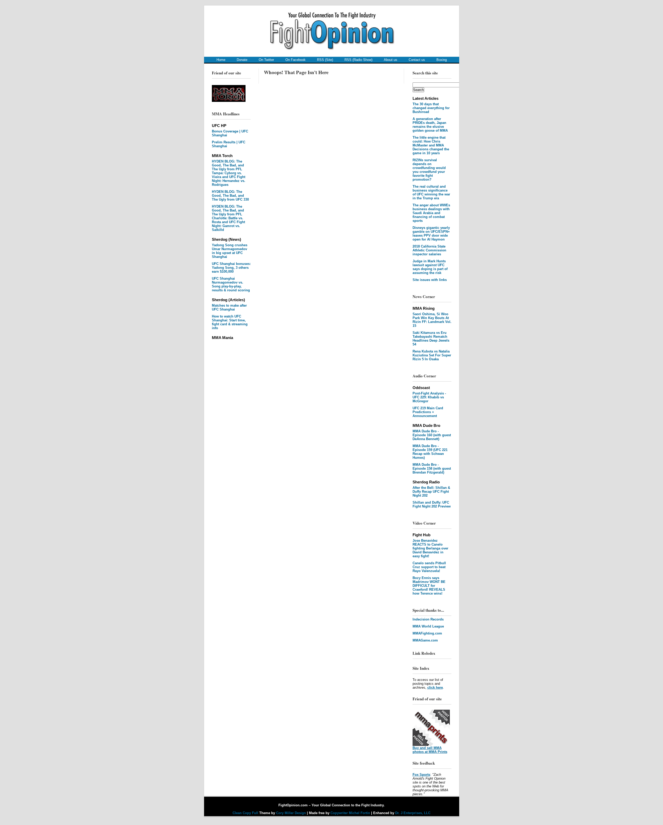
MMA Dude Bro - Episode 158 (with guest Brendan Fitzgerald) (432, 468)
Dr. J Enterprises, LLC (412, 813)
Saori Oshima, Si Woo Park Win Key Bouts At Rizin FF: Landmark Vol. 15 (432, 320)
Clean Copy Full (246, 813)
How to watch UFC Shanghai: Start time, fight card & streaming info (230, 322)
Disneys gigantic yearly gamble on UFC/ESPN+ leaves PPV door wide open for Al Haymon (431, 233)
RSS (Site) (325, 60)
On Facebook (295, 60)
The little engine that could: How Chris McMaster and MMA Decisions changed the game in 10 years (431, 145)
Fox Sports (421, 775)
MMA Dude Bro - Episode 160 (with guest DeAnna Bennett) (432, 435)
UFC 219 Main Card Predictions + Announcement (428, 412)
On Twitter (266, 60)
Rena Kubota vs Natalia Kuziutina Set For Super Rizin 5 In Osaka (432, 355)
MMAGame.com (425, 640)
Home (221, 60)
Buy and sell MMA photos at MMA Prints (430, 750)
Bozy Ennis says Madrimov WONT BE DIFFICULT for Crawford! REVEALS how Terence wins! (429, 585)
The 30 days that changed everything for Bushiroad (431, 108)
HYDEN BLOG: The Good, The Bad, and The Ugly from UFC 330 (230, 195)
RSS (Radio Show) (358, 60)
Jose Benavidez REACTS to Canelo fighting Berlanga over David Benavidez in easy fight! (430, 548)
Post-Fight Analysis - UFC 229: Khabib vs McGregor (429, 397)
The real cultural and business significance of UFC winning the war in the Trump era (431, 192)
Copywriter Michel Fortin (350, 813)
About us (390, 60)
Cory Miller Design (291, 813)
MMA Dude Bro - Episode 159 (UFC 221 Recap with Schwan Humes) (430, 452)
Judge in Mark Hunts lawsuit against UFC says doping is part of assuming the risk (430, 267)
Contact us (417, 60)
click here (435, 687)
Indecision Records (428, 619)
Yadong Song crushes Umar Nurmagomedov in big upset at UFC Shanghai (229, 251)
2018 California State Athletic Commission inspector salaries (429, 250)
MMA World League (428, 626)
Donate (242, 60)
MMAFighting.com (427, 633)
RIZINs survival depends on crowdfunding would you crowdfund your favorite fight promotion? (429, 169)
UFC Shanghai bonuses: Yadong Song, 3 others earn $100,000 (231, 267)
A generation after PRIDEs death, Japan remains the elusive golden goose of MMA (430, 124)
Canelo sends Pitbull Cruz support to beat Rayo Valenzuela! (429, 567)
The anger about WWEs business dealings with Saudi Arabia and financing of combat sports (431, 213)
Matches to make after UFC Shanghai (229, 307)
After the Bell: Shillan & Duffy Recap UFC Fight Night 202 (431, 491)
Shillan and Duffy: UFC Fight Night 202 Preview (432, 504)
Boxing (441, 60)
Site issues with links (430, 280)
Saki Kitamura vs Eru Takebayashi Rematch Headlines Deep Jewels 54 (431, 338)
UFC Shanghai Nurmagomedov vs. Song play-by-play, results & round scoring (231, 284)
